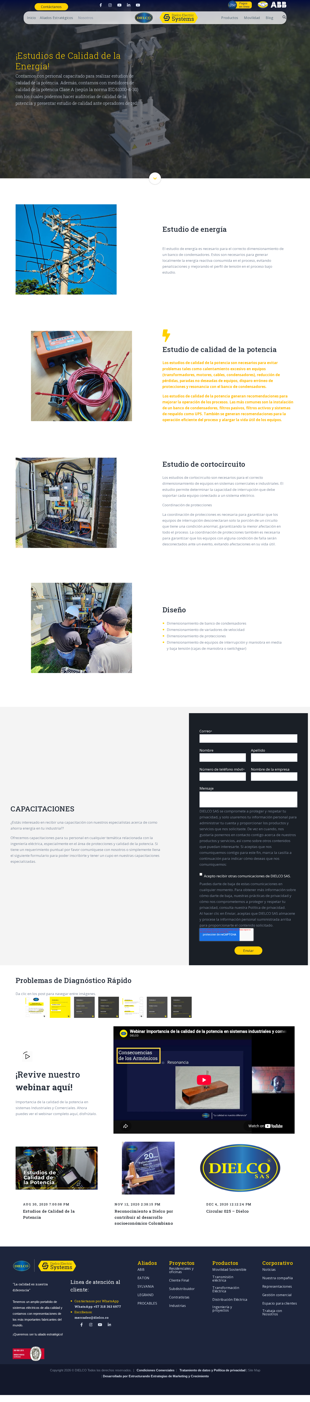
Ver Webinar (287, 193)
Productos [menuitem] (229, 18)
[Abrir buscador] (284, 17)
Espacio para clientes (279, 1304)
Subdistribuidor (182, 1289)
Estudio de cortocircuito (155, 193)
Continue (155, 178)
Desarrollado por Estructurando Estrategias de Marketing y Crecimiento (156, 1376)
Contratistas (179, 1298)
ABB (140, 1270)
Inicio (31, 18)
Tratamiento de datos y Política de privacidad (212, 1370)
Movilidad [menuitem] (252, 18)
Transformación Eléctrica (225, 1289)
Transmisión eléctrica (222, 1279)
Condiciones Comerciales (155, 1370)
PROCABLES (147, 1304)
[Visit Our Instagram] (110, 5)
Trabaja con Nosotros (272, 1312)
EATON (143, 1278)
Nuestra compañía (277, 1278)
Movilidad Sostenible (229, 1270)
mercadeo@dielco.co (91, 1317)
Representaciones (277, 1287)
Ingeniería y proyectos (222, 1309)
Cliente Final (179, 1281)
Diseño (213, 193)
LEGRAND (145, 1295)
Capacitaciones (249, 193)
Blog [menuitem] (269, 18)
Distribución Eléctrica (229, 1300)
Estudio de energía (18, 193)
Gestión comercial (276, 1295)
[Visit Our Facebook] (101, 5)
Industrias (177, 1306)
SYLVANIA (145, 1287)
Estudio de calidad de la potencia (84, 193)
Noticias (269, 1270)
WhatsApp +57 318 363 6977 (97, 1306)
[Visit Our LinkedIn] (128, 5)
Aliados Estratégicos (56, 18)
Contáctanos (51, 6)
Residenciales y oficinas (181, 1270)
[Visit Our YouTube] (119, 5)
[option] (34, 1007)
